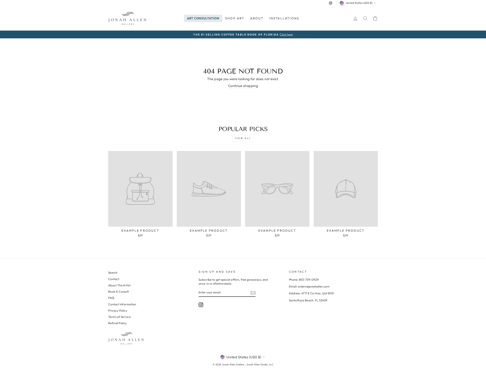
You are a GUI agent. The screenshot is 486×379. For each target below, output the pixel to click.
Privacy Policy (117, 310)
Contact (113, 279)
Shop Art (235, 18)
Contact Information (122, 304)
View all (243, 138)
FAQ (111, 298)
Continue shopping (243, 86)
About (257, 18)
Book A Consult (118, 291)
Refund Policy (117, 323)
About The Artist (119, 285)
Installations (284, 18)
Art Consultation (203, 18)
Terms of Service (119, 317)
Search (113, 272)
